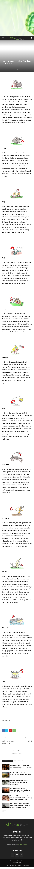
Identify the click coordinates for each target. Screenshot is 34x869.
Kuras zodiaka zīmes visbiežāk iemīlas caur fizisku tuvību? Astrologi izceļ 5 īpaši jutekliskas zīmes (21, 797)
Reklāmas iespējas (17, 862)
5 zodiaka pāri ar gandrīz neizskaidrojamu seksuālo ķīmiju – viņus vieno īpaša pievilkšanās (20, 790)
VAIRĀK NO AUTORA (19, 761)
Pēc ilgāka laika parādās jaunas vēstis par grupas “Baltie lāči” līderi (8, 741)
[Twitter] (6, 730)
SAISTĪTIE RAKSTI (7, 761)
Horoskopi (8, 42)
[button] (2, 38)
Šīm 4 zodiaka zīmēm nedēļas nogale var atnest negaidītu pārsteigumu (19, 782)
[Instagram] (17, 855)
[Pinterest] (10, 730)
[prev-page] (3, 811)
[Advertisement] (17, 18)
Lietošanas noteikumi (26, 861)
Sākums (2, 42)
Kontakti (9, 861)
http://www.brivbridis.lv (17, 753)
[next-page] (5, 811)
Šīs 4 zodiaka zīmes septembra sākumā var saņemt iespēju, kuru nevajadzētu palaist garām (20, 805)
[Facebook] (3, 730)
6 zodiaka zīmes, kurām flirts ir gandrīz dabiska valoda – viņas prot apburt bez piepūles (20, 767)
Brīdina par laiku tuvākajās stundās (25, 740)
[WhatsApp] (14, 730)
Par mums (4, 861)
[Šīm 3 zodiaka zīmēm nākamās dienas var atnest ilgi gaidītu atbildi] (5, 775)
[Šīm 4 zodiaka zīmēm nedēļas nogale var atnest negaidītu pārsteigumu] (5, 782)
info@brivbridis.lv (22, 844)
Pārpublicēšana (16, 861)
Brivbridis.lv (10, 66)
